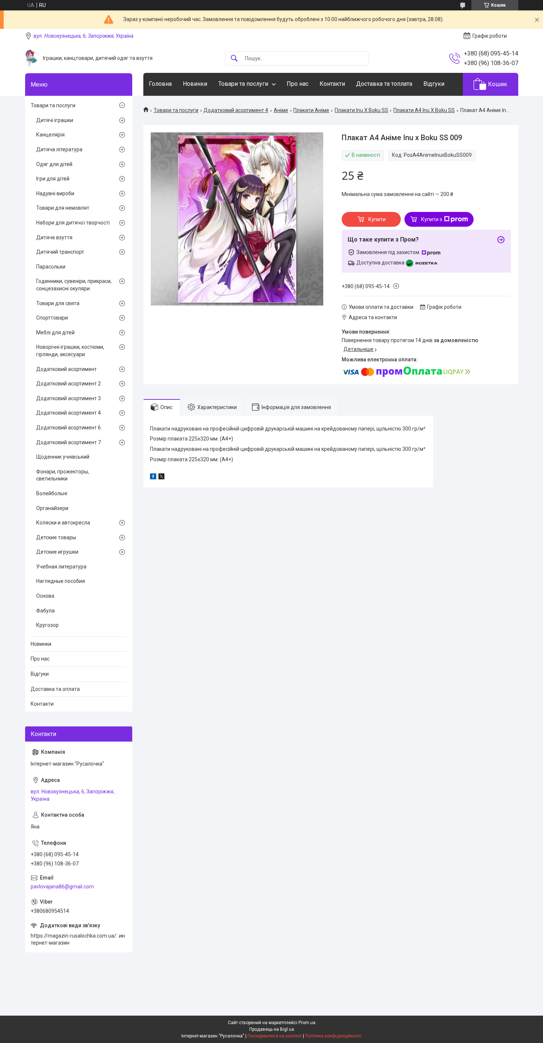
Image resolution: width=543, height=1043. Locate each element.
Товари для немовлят (62, 208)
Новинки (195, 83)
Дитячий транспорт (60, 252)
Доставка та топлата (384, 83)
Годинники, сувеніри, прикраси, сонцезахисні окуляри (74, 284)
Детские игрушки (57, 552)
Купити (377, 219)
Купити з (431, 219)
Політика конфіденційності (333, 1036)
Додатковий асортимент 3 (68, 398)
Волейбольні (51, 493)
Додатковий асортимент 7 (68, 442)
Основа (45, 596)
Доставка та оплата (55, 689)
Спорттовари (52, 318)
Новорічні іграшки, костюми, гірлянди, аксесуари (70, 350)
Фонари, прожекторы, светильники (62, 475)
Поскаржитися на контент (274, 1036)
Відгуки (433, 83)
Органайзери (52, 508)
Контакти (332, 83)
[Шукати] (234, 58)
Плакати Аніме (311, 110)
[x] (161, 477)
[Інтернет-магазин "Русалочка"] (31, 58)
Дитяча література (59, 149)
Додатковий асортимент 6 (68, 428)
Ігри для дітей (52, 179)
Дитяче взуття (54, 237)
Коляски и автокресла (63, 523)
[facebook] (153, 477)
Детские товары (56, 537)
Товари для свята (57, 303)
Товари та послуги (243, 83)
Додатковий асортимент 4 (236, 110)
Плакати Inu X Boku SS (361, 110)
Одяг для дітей (54, 164)
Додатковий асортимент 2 (68, 384)
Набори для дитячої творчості (73, 223)
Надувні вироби (55, 193)
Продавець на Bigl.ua (271, 1029)
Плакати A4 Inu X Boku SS (424, 110)
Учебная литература (61, 567)
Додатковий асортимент (66, 369)
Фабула (45, 611)
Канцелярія (50, 135)
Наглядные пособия (60, 581)
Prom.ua (306, 1022)
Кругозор (47, 625)
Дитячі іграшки (54, 120)
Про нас (297, 83)
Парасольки (50, 267)
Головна (160, 83)
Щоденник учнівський (62, 457)
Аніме (281, 110)
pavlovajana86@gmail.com (62, 887)
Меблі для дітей (55, 332)
